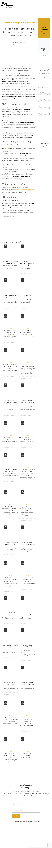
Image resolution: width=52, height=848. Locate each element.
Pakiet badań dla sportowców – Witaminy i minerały (10, 508)
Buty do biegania (41, 92)
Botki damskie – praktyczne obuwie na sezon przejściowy (27, 263)
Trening (39, 115)
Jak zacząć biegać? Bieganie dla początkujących (10, 684)
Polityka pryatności (32, 838)
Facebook (14, 838)
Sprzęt (39, 113)
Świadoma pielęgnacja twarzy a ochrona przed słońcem (10, 297)
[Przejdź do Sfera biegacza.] (2, 22)
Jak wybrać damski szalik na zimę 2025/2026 (10, 332)
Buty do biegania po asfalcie (43, 94)
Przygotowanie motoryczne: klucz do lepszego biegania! (10, 579)
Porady (18, 26)
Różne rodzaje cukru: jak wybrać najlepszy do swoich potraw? (10, 647)
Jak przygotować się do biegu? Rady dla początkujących (10, 544)
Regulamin (40, 838)
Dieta (39, 106)
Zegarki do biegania (42, 117)
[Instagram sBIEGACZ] (45, 5)
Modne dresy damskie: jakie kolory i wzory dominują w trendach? (10, 471)
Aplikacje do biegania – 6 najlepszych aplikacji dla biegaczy (44, 145)
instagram (22, 838)
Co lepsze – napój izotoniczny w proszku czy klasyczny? (27, 297)
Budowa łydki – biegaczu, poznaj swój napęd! (10, 755)
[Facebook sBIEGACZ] (43, 5)
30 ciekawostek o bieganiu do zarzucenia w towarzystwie (10, 719)
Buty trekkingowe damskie (43, 101)
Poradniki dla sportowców (43, 87)
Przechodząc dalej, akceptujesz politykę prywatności (27, 821)
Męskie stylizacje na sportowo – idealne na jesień (27, 508)
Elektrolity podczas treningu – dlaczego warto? (27, 684)
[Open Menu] (49, 5)
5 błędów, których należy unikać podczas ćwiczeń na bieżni (10, 366)
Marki (39, 108)
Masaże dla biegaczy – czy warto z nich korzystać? (27, 579)
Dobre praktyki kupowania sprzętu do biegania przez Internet (27, 544)
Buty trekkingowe (41, 99)
